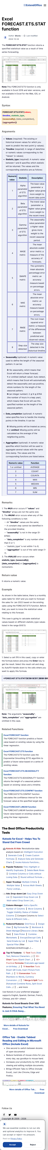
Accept (12, 1144)
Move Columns (35, 908)
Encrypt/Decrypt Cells (30, 937)
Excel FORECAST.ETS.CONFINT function (23, 790)
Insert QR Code (14, 970)
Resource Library (30, 930)
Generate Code (15, 855)
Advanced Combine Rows (19, 983)
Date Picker (19, 934)
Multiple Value (13, 885)
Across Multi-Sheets (32, 885)
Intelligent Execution (33, 852)
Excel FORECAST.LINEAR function (20, 807)
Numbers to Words (15, 977)
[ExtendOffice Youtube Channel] (15, 1114)
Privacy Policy (16, 1138)
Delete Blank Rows (35, 870)
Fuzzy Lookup (13, 889)
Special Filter (13, 944)
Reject (33, 1144)
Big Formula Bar (21, 927)
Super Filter (33, 941)
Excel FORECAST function (16, 735)
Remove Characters (20, 956)
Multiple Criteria (29, 882)
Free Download (20, 1029)
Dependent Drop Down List (25, 897)
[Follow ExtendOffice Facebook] (4, 1114)
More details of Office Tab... (22, 1089)
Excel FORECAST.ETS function (18, 751)
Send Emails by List (16, 941)
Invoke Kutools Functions (27, 862)
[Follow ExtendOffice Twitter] (10, 1114)
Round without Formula (31, 877)
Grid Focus (30, 924)
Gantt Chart (24, 959)
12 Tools (29, 952)
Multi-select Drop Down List (20, 900)
